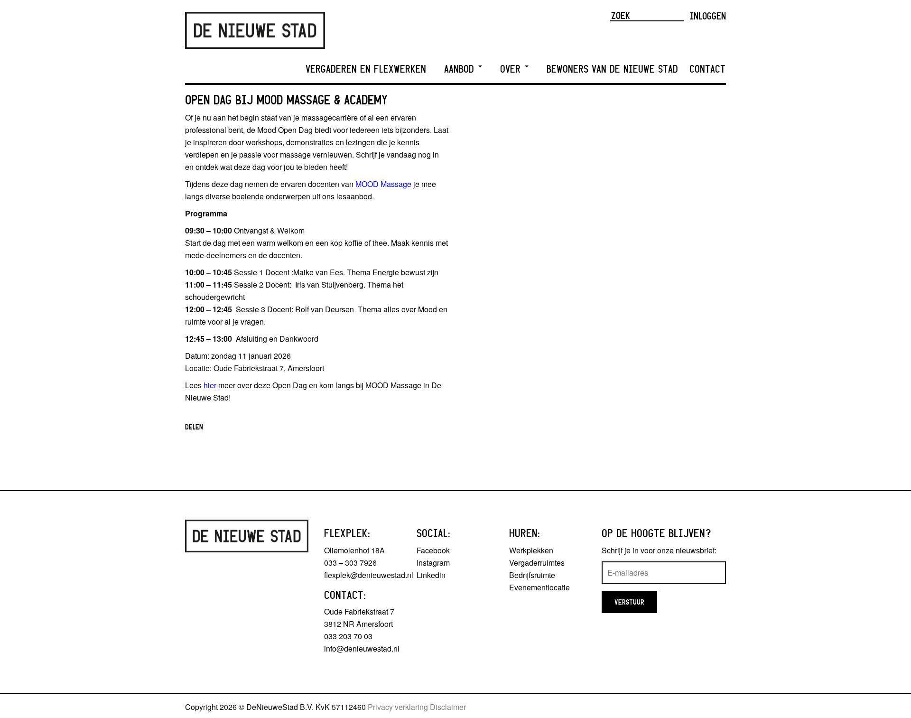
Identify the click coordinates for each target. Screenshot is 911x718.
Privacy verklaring (398, 706)
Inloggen (708, 15)
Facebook (433, 550)
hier (210, 385)
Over (512, 69)
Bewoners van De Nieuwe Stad (612, 69)
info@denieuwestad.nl (362, 648)
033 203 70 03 (348, 636)
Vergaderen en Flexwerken (366, 69)
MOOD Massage (383, 183)
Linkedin (431, 574)
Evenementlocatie (539, 587)
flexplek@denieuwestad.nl (368, 574)
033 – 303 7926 (350, 562)
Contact (707, 69)
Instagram (433, 562)
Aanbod (460, 69)
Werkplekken (531, 550)
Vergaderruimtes (537, 562)
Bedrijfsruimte (532, 574)
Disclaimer (448, 706)
